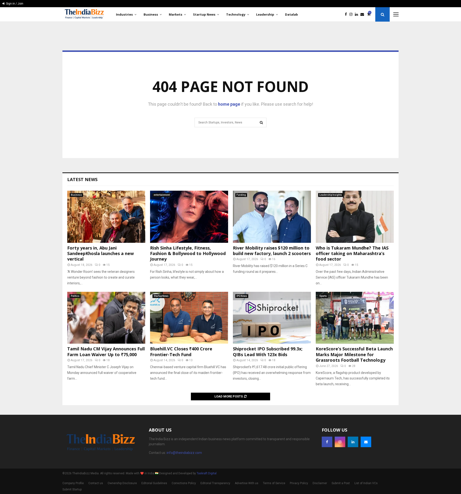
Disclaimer (320, 483)
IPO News (242, 296)
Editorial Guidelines (154, 483)
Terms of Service (274, 483)
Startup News (204, 14)
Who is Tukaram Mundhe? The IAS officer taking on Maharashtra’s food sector (352, 253)
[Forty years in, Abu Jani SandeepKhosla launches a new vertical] (106, 217)
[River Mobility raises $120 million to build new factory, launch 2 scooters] (272, 217)
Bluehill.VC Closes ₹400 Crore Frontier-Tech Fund (181, 351)
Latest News (82, 179)
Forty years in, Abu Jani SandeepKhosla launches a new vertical (100, 253)
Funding (241, 195)
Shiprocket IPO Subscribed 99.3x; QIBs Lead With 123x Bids (268, 351)
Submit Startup (72, 489)
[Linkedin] (357, 14)
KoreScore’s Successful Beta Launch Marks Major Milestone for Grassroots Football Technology (354, 354)
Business (151, 14)
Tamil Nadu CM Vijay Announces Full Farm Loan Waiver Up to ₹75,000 (106, 351)
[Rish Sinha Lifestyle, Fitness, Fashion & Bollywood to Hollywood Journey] (189, 217)
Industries (124, 14)
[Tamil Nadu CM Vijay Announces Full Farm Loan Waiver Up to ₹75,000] (106, 318)
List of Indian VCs (366, 483)
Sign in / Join (14, 3)
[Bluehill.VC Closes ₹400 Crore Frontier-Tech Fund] (189, 318)
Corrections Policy (184, 483)
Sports (323, 296)
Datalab (291, 14)
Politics (75, 296)
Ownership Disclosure (122, 483)
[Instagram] (352, 14)
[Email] (363, 14)
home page (229, 104)
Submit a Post (341, 483)
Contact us (95, 483)
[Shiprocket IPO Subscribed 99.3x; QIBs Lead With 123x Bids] (272, 318)
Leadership (265, 14)
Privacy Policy (299, 483)
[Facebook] (347, 14)
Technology (235, 14)
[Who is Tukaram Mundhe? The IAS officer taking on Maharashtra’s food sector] (355, 217)
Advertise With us (246, 483)
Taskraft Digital (207, 473)
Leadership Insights (330, 195)
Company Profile (73, 483)
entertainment (162, 195)
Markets (175, 14)
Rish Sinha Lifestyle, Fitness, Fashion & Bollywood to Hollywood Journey (188, 253)
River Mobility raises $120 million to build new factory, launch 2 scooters (272, 250)
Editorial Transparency (215, 483)
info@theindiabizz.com (184, 453)
